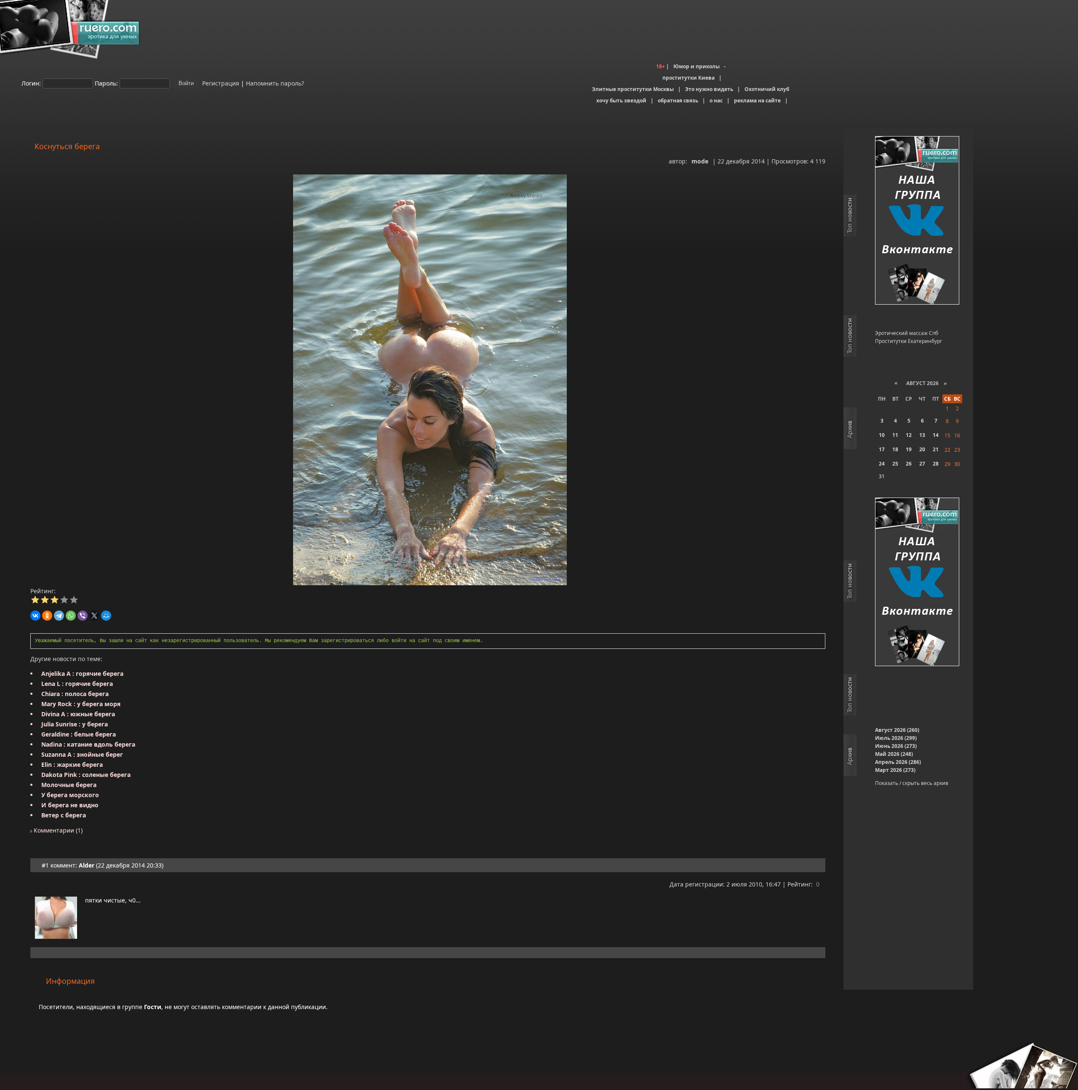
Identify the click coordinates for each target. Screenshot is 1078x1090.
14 (936, 435)
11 (895, 435)
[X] (94, 616)
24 (882, 463)
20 (922, 449)
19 (909, 449)
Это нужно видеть (709, 89)
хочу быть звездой (621, 100)
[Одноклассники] (47, 616)
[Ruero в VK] (917, 221)
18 (895, 449)
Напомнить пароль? (275, 83)
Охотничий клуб (766, 89)
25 (895, 463)
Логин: (31, 83)
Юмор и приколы (696, 66)
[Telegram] (59, 616)
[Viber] (82, 616)
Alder (86, 865)
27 (922, 463)
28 (936, 463)
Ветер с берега (63, 815)
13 (922, 435)
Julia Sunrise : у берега (74, 724)
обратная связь (678, 100)
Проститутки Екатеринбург (908, 341)
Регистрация (219, 83)
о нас (716, 100)
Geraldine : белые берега (78, 734)
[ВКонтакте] (35, 616)
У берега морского (70, 795)
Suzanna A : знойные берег (82, 754)
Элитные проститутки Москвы (633, 89)
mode (699, 161)
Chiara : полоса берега (75, 694)
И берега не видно (70, 805)
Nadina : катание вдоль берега (88, 744)
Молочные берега (68, 785)
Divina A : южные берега (78, 714)
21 (936, 449)
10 (882, 435)
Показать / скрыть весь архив (911, 783)
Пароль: (106, 83)
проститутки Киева (688, 77)
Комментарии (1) (57, 830)
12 (909, 435)
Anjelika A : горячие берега (82, 674)
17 (882, 449)
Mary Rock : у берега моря (80, 704)
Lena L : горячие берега (77, 684)
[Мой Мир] (106, 616)
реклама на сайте (757, 100)
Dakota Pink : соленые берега (86, 775)
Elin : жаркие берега (72, 765)
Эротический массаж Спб (906, 333)
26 (909, 463)
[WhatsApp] (71, 616)
